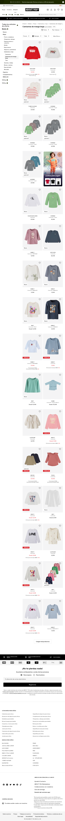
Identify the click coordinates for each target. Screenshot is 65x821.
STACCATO (36, 765)
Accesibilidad (29, 816)
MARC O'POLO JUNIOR (8, 753)
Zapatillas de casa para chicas (40, 728)
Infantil (15, 9)
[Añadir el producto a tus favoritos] (40, 42)
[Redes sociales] (4, 785)
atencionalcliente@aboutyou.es (17, 693)
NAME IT (35, 755)
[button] (45, 30)
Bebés (30, 23)
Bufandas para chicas (38, 731)
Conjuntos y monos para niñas (9, 723)
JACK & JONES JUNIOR (8, 745)
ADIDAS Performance (7, 758)
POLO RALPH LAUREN (7, 750)
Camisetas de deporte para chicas (11, 731)
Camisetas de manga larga (57, 23)
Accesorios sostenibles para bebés (42, 721)
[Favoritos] (58, 10)
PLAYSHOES (36, 753)
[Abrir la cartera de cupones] (48, 10)
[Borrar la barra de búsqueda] (62, 14)
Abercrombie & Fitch (7, 765)
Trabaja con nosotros (25, 814)
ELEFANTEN (5, 763)
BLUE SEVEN (5, 743)
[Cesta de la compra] (62, 10)
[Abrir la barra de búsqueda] (39, 14)
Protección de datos (39, 814)
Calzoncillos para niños (8, 733)
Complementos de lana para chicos (42, 716)
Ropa (34, 23)
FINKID (34, 743)
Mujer (3, 9)
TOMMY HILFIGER (6, 760)
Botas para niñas (37, 723)
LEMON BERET (36, 748)
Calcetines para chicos (8, 714)
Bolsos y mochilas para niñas (40, 726)
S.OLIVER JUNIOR (6, 755)
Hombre (9, 9)
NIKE (34, 750)
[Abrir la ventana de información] (63, 2)
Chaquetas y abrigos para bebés (41, 719)
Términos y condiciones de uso (54, 814)
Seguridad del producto (41, 816)
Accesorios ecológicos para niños (41, 736)
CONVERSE (36, 763)
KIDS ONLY (35, 745)
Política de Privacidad (8, 691)
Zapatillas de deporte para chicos (41, 714)
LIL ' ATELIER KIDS (37, 758)
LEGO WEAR (5, 748)
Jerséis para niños (6, 736)
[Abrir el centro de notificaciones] (55, 9)
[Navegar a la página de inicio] (11, 778)
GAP (34, 760)
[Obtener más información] (32, 75)
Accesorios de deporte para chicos (11, 716)
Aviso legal (20, 816)
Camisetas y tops (43, 23)
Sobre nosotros (7, 814)
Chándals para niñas (7, 726)
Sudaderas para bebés (8, 719)
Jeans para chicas (6, 728)
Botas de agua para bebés (9, 721)
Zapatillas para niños (38, 733)
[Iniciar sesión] (51, 10)
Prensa (15, 814)
